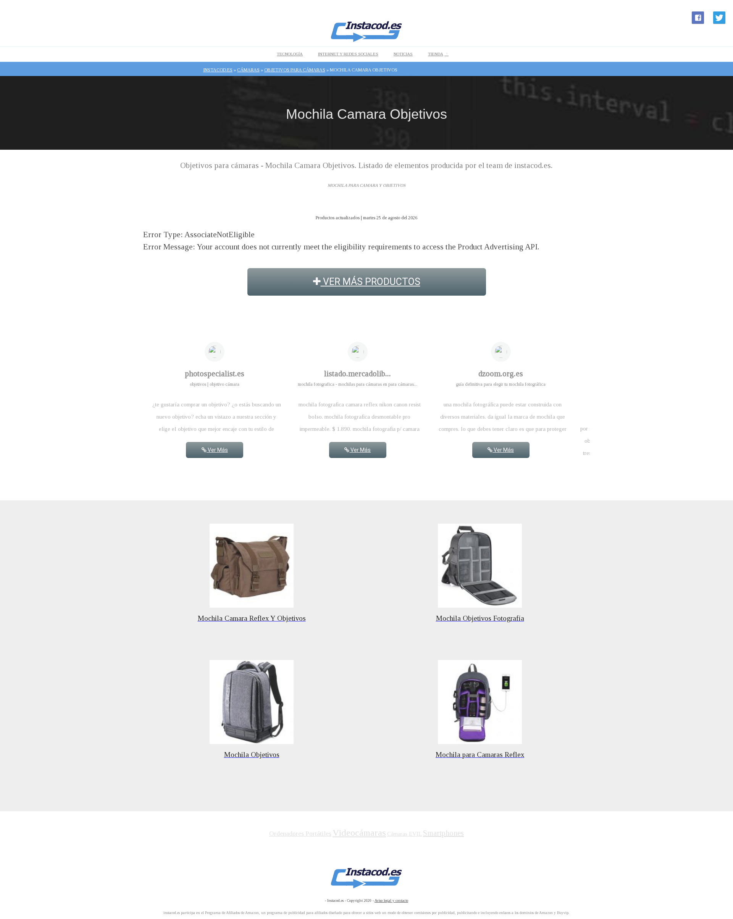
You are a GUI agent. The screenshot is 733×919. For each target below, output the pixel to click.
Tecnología (290, 54)
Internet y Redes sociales (348, 54)
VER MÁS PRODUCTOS (370, 281)
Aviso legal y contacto (391, 900)
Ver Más (217, 450)
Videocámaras (359, 833)
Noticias (403, 54)
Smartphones (443, 833)
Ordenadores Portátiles (300, 833)
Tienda (435, 54)
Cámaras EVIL (404, 834)
